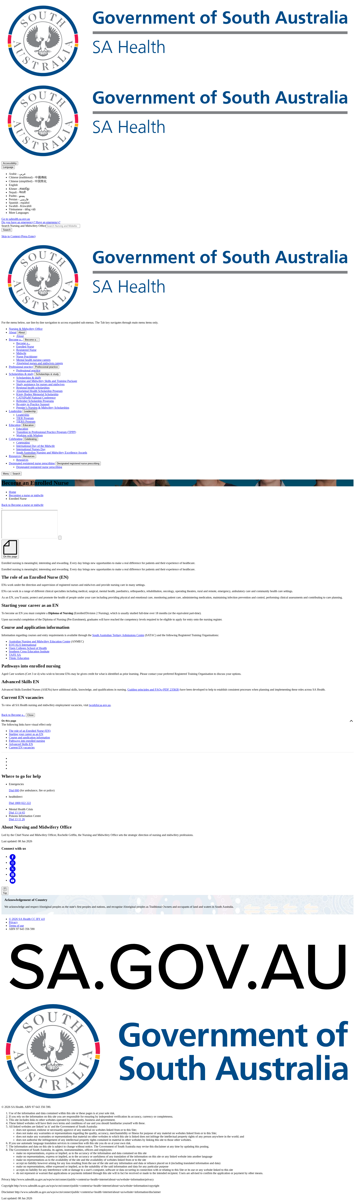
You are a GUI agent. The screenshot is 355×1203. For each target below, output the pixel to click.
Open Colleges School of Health (28, 648)
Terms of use (16, 925)
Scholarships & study (21, 374)
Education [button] (28, 425)
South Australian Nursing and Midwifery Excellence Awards (51, 452)
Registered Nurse (26, 349)
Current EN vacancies (22, 747)
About (12, 332)
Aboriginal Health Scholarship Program (39, 391)
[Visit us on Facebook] (12, 856)
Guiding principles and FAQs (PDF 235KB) (153, 689)
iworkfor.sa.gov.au (100, 705)
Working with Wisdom (29, 435)
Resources (15, 456)
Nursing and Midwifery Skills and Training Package (46, 381)
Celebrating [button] (31, 439)
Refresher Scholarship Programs (35, 401)
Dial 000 (14, 790)
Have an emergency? (48, 222)
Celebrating (15, 438)
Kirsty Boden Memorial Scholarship (37, 394)
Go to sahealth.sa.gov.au (15, 219)
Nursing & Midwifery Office (26, 328)
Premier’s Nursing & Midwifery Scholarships (42, 407)
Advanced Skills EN (21, 744)
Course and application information (29, 737)
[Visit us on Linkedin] (12, 874)
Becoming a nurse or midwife (26, 495)
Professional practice (21, 366)
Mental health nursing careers (33, 359)
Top (5, 893)
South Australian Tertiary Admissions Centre (118, 635)
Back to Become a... (13, 714)
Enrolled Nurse (25, 346)
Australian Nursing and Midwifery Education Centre (39, 641)
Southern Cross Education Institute (29, 651)
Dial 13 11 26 (17, 819)
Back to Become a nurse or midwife (22, 505)
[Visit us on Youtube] (12, 880)
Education (15, 425)
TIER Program (25, 418)
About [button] (21, 332)
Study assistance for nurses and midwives (40, 384)
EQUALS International (22, 644)
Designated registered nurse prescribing (32, 463)
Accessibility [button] (10, 163)
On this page (8, 720)
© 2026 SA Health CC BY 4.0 (27, 919)
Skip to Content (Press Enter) (18, 236)
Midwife (21, 353)
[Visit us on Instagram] (12, 862)
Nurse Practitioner (26, 356)
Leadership (15, 411)
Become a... (16, 339)
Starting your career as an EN (26, 734)
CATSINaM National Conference (36, 397)
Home (12, 492)
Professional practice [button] (46, 367)
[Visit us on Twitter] (12, 868)
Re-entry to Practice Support (32, 404)
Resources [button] (29, 456)
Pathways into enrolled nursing (27, 740)
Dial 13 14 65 (17, 812)
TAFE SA (15, 654)
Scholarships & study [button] (47, 374)
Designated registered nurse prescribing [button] (78, 463)
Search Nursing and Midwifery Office (23, 225)
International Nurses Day (30, 449)
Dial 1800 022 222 (20, 803)
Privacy (13, 922)
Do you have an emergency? (18, 222)
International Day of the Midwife (35, 445)
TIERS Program (25, 421)
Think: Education (19, 658)
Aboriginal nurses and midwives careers (39, 363)
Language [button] (8, 167)
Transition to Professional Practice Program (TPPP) (46, 432)
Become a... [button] (31, 339)
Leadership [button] (30, 411)
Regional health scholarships (33, 387)
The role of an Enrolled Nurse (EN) (29, 730)
